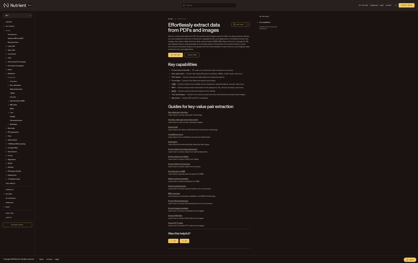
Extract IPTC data (175, 223)
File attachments (16, 120)
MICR (12, 109)
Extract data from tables (178, 156)
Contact (49, 259)
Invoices (13, 97)
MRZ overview (174, 193)
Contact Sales (406, 5)
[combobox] (248, 24)
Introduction (12, 34)
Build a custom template (178, 179)
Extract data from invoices (179, 164)
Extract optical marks (177, 186)
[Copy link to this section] (165, 64)
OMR (174, 84)
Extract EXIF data (175, 215)
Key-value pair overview (178, 112)
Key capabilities (264, 22)
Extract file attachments (178, 201)
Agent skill (10, 213)
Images (12, 116)
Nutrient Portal (17, 224)
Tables (12, 93)
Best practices (13, 42)
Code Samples (10, 183)
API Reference (11, 198)
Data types (172, 142)
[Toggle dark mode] (396, 5)
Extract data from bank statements (182, 149)
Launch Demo (192, 55)
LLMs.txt (9, 217)
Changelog (9, 189)
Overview (9, 22)
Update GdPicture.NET (16, 38)
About (41, 259)
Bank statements (16, 89)
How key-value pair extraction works (183, 120)
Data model (173, 127)
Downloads (9, 202)
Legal (57, 259)
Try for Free (175, 55)
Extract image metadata (178, 208)
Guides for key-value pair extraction (268, 28)
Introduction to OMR (176, 171)
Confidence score (175, 134)
